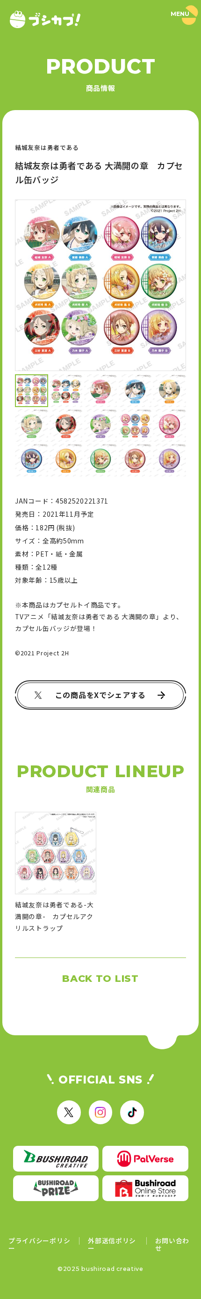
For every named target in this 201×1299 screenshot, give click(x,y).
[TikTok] (132, 1112)
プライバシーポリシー (39, 1244)
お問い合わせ (172, 1244)
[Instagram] (100, 1112)
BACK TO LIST (100, 978)
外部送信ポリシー (112, 1244)
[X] (68, 1112)
